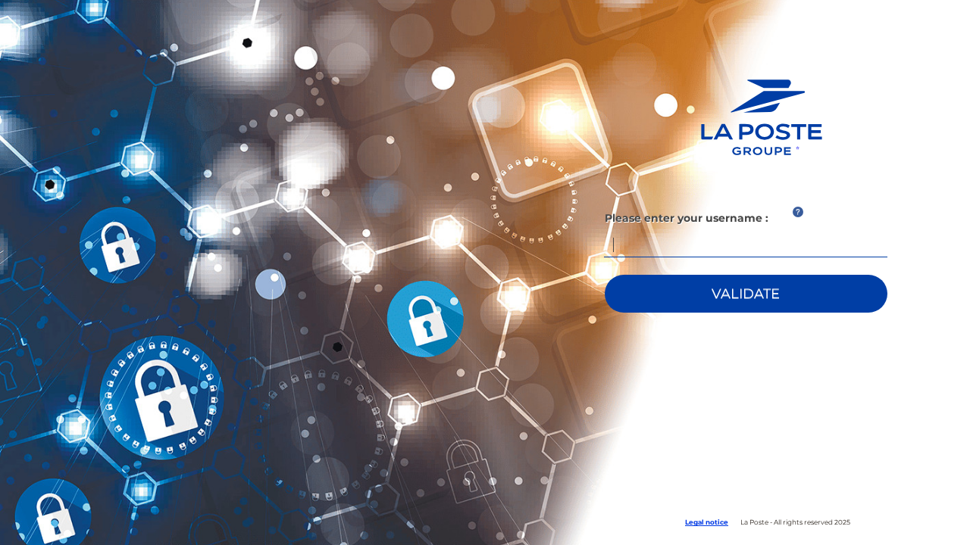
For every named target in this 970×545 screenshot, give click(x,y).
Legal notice (706, 522)
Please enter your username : (686, 218)
